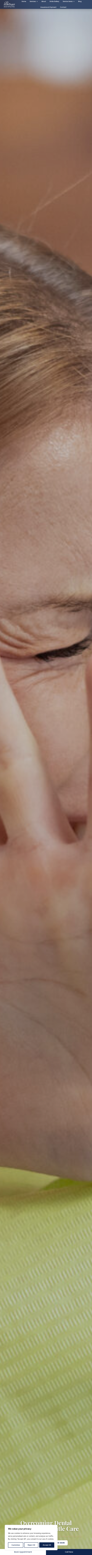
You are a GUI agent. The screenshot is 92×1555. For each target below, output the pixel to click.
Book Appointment (23, 1552)
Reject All (31, 1545)
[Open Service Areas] (74, 1)
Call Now (69, 1552)
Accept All (47, 1545)
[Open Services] (37, 1)
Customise (16, 1545)
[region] (31, 1537)
